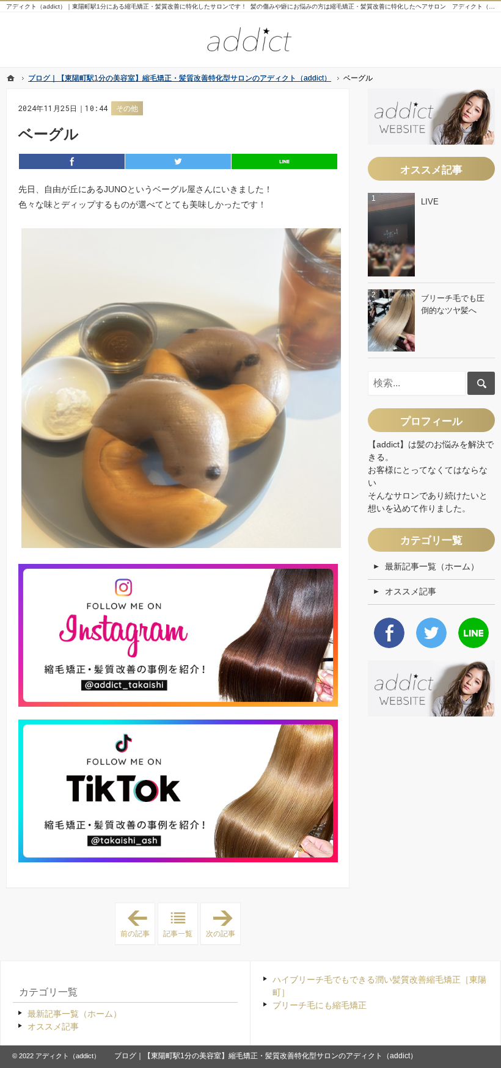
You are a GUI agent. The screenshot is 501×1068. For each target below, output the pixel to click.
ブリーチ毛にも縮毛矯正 (319, 1005)
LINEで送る (284, 161)
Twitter (431, 633)
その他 (127, 108)
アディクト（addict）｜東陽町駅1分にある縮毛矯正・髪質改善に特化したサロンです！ (126, 6)
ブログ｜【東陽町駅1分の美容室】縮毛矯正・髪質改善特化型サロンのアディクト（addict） (265, 1056)
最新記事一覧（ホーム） (432, 566)
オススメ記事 (410, 591)
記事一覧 (177, 933)
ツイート (178, 161)
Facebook (389, 633)
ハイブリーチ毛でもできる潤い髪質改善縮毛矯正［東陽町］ (379, 986)
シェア (72, 161)
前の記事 (137, 924)
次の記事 (223, 924)
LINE (473, 633)
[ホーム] (11, 78)
